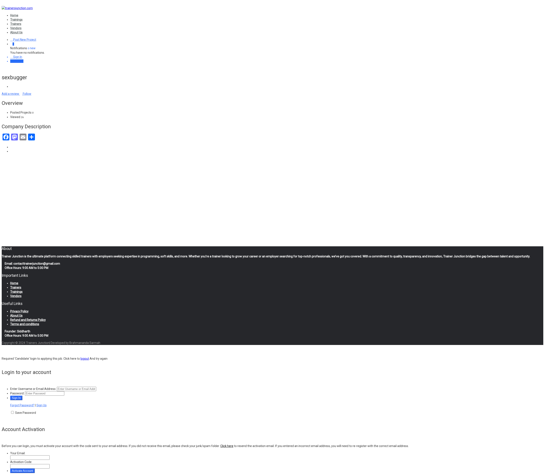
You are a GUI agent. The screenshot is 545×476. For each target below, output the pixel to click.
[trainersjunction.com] (17, 8)
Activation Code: (21, 462)
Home (14, 15)
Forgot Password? (22, 405)
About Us (16, 32)
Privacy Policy (19, 311)
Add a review (11, 93)
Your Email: (17, 453)
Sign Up (18, 61)
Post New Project (24, 39)
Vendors (16, 28)
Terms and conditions (24, 324)
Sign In (17, 57)
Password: (17, 393)
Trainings (16, 19)
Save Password (25, 412)
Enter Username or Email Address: (33, 389)
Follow (26, 93)
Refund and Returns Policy (28, 320)
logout (84, 358)
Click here (226, 446)
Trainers (15, 24)
